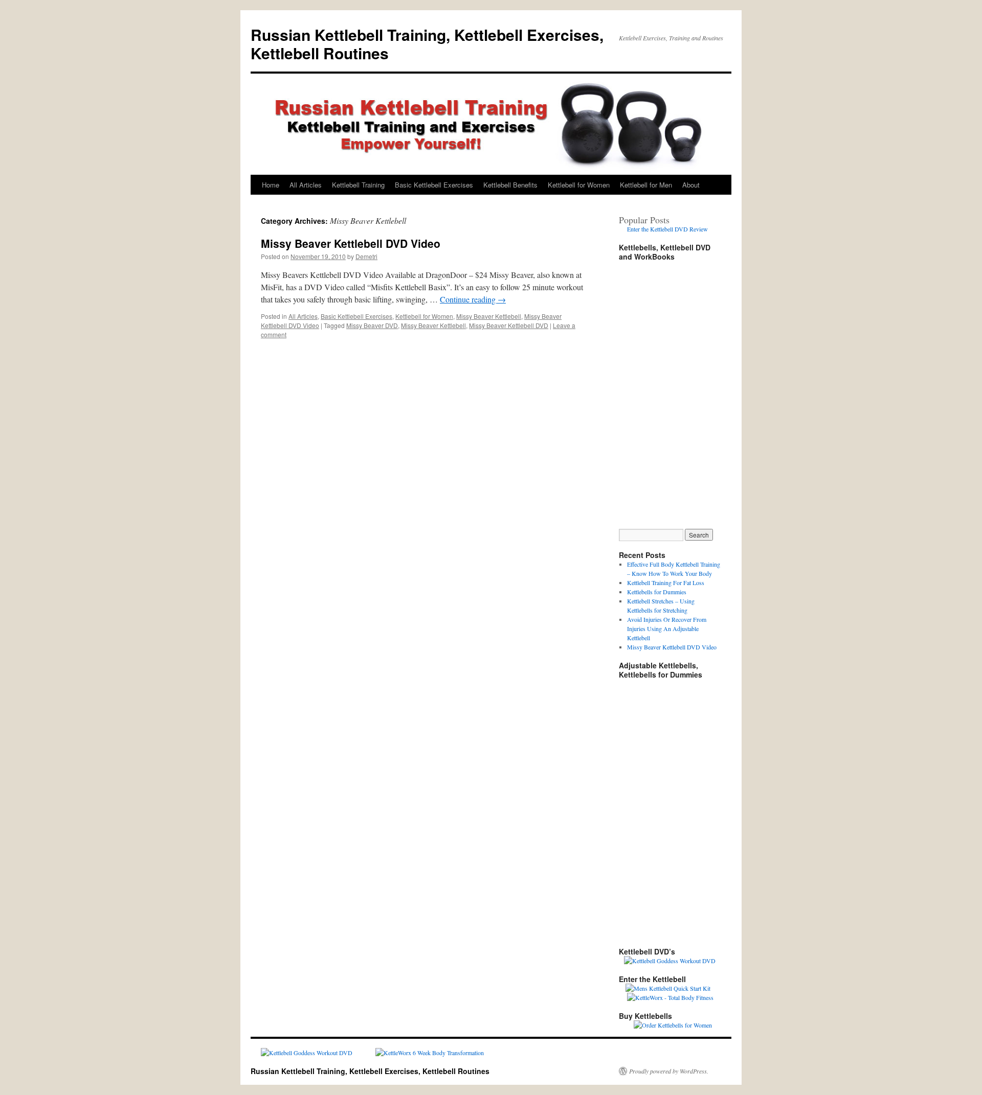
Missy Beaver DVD (372, 325)
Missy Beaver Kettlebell (488, 316)
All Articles (305, 185)
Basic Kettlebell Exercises (434, 185)
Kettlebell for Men (646, 185)
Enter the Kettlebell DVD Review (667, 229)
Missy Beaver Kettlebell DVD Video (350, 243)
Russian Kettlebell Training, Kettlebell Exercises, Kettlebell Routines (427, 44)
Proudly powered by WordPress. (668, 1071)
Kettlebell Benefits (510, 185)
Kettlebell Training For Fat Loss (665, 582)
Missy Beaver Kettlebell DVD (508, 325)
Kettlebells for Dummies (656, 592)
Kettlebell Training (358, 185)
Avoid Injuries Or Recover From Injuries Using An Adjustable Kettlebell (666, 628)
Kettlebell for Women (579, 185)
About (691, 185)
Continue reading (473, 299)
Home (270, 185)
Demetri (366, 256)
